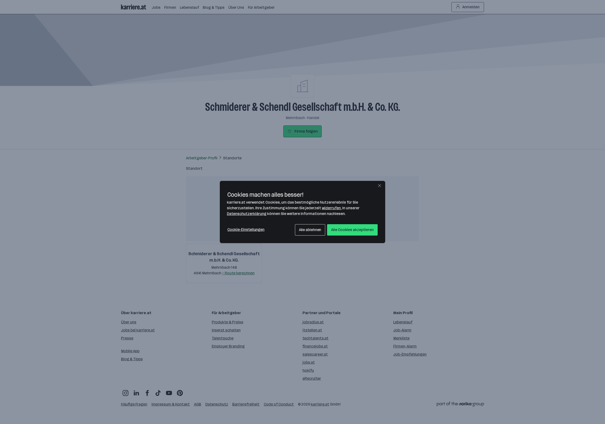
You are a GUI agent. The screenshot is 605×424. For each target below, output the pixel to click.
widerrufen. (331, 208)
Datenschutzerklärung (246, 213)
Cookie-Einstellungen (245, 229)
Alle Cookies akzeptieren (352, 230)
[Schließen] (379, 185)
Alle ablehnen (310, 230)
